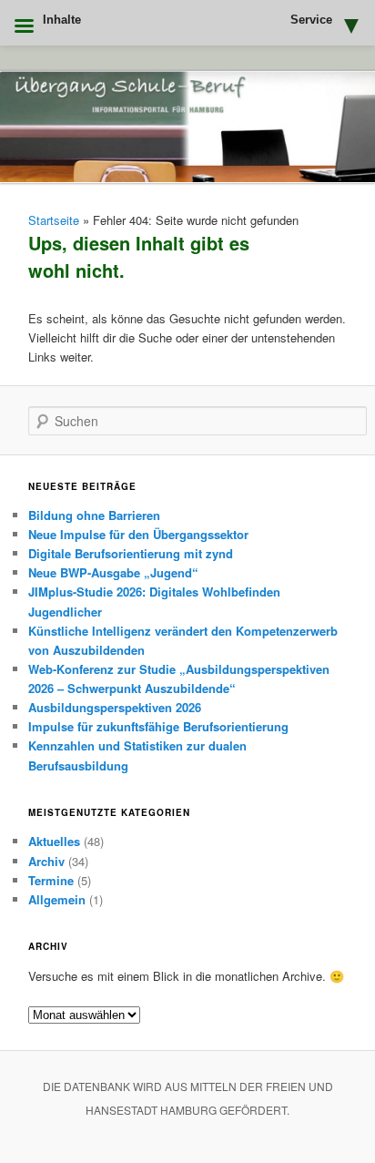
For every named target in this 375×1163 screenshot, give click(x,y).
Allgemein (57, 899)
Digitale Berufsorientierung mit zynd (130, 553)
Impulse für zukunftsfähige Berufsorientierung (158, 726)
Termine (51, 880)
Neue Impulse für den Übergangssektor (138, 534)
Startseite (53, 220)
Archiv (46, 861)
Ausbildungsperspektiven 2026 (114, 707)
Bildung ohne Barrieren (94, 515)
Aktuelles (54, 841)
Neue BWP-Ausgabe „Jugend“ (113, 572)
